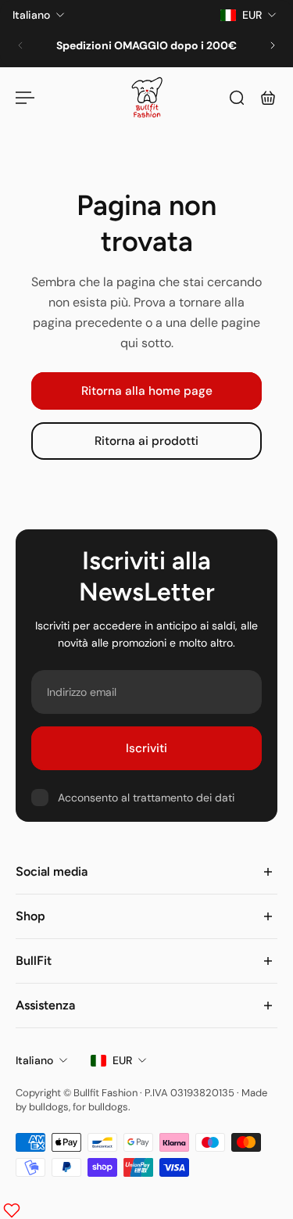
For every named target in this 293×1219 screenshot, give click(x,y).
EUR (122, 1060)
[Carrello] (268, 98)
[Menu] (25, 98)
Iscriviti (146, 748)
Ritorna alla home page (147, 391)
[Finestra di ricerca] (236, 98)
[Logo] (147, 97)
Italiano (34, 1060)
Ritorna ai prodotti (146, 442)
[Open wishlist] (11, 1210)
